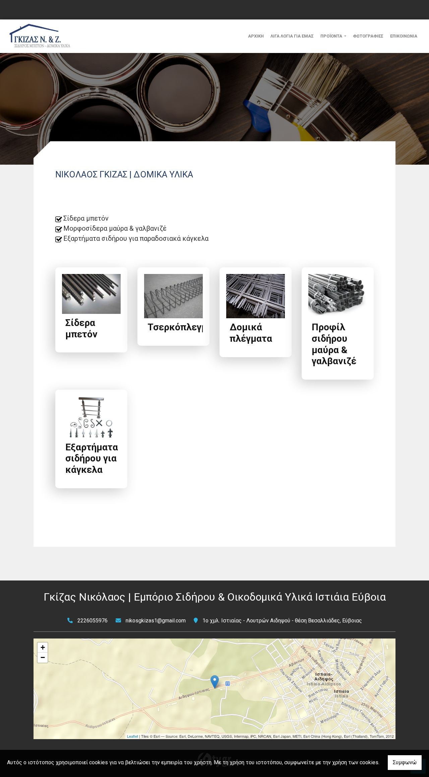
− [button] (43, 657)
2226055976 (92, 620)
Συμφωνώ (405, 762)
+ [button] (43, 647)
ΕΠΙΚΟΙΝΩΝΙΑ (403, 36)
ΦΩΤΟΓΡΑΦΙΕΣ (368, 36)
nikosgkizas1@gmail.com (156, 620)
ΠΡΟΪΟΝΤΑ (331, 36)
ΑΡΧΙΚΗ (256, 36)
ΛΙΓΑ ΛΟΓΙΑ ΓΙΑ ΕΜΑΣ (292, 36)
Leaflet (132, 736)
